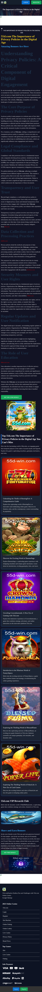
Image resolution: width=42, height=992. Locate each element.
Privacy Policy (7, 937)
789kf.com (30, 296)
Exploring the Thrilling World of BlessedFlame (20, 728)
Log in (16, 989)
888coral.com (5, 362)
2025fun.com (31, 270)
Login (4, 912)
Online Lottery (7, 928)
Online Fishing (7, 924)
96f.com (6, 226)
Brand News (7, 941)
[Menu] (2, 2)
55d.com (5, 908)
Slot (4, 950)
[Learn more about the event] (21, 20)
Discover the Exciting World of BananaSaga (18, 558)
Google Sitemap (7, 898)
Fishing (5, 959)
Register (5, 916)
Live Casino (6, 933)
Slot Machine (7, 920)
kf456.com (4, 241)
